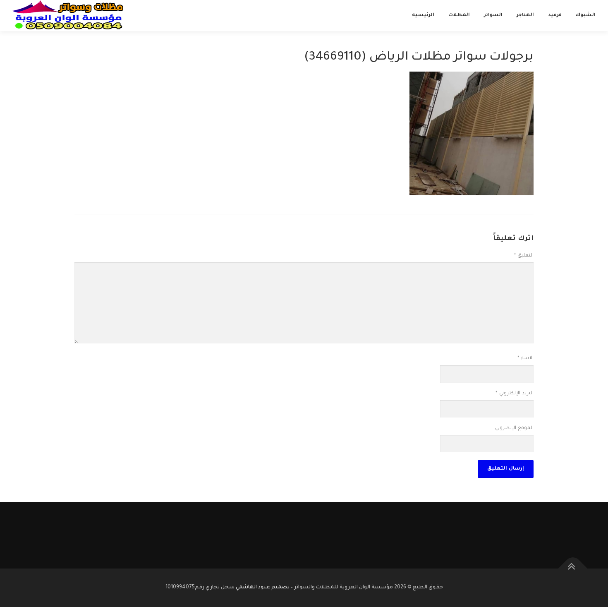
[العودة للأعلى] (573, 568)
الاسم (525, 358)
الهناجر (525, 15)
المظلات (459, 15)
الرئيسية (423, 15)
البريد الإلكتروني (514, 393)
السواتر (493, 15)
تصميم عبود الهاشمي (263, 587)
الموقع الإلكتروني (514, 428)
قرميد (555, 15)
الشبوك (586, 15)
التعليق (524, 256)
